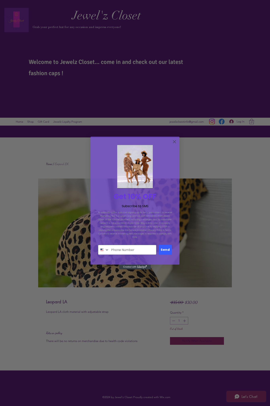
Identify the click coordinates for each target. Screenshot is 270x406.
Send (165, 249)
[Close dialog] (174, 141)
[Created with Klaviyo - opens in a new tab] (135, 267)
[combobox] (103, 250)
